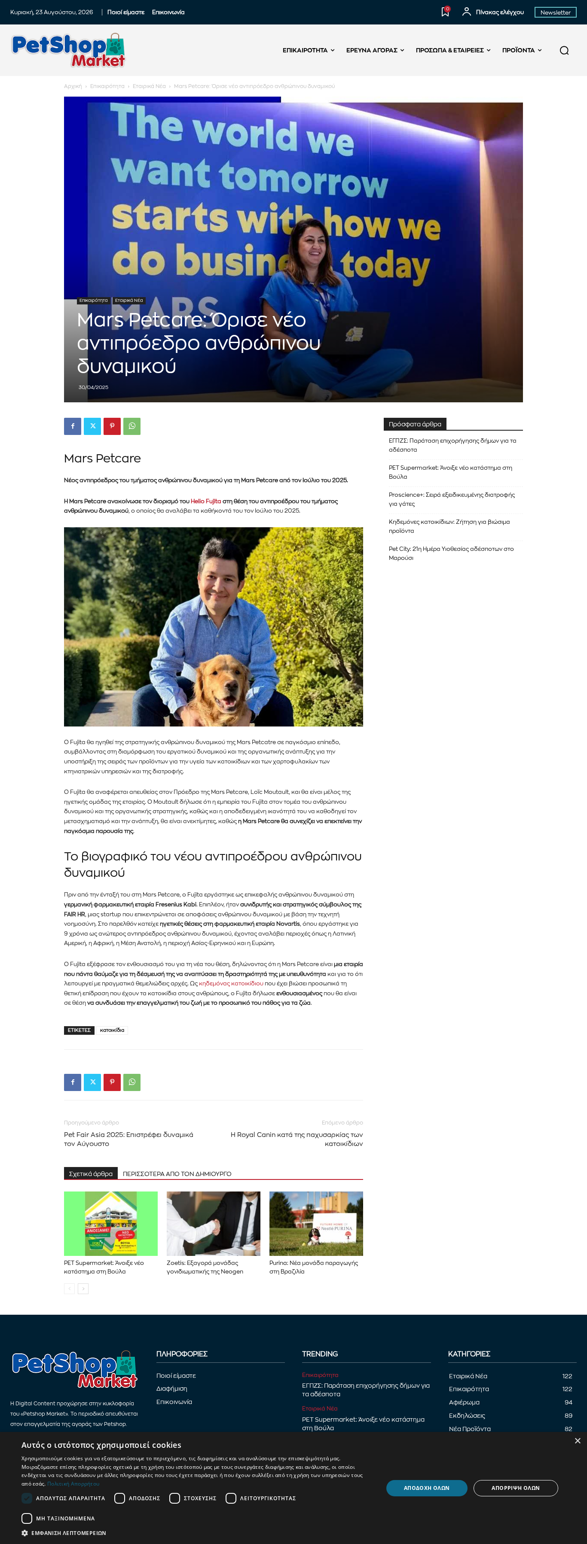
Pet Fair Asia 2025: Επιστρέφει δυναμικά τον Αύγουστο (128, 1139)
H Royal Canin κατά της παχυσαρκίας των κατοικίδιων (297, 1139)
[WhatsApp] (132, 426)
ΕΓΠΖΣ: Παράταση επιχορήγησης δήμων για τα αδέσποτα (453, 445)
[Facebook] (72, 426)
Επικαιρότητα (107, 86)
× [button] (577, 1441)
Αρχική (73, 86)
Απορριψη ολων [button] (516, 1488)
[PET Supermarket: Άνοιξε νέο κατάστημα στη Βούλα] (111, 1223)
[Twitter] (92, 426)
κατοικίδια (112, 1030)
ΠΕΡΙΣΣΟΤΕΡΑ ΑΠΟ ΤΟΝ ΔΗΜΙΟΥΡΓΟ (177, 1174)
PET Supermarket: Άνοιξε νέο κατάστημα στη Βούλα (450, 472)
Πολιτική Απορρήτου (73, 1483)
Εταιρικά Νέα (149, 86)
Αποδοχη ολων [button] (427, 1488)
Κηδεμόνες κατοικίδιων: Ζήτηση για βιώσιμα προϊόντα (449, 526)
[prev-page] (69, 1288)
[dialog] (293, 1488)
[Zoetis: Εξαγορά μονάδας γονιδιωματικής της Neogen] (213, 1223)
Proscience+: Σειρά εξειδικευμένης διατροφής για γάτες (452, 499)
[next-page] (83, 1288)
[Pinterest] (112, 426)
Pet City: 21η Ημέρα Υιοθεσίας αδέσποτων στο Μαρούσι (451, 553)
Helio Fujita (206, 501)
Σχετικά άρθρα (91, 1174)
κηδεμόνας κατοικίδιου (231, 983)
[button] (564, 50)
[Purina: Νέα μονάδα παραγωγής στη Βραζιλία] (316, 1223)
